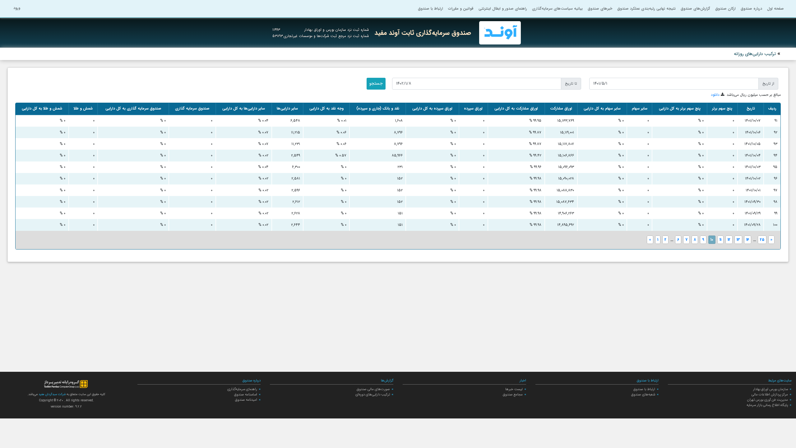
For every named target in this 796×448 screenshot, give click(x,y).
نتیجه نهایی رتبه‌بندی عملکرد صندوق (646, 9)
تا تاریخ (571, 83)
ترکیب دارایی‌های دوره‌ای (372, 394)
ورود (16, 8)
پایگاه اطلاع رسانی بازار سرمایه (767, 405)
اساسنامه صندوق (245, 394)
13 (738, 240)
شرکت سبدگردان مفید (52, 394)
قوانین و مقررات (461, 9)
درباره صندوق (751, 9)
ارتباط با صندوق (430, 9)
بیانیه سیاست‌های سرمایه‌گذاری (557, 9)
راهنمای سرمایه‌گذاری (242, 389)
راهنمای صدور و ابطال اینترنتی (503, 9)
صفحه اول (775, 9)
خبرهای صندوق (600, 9)
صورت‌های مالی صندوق (373, 389)
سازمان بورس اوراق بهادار (770, 389)
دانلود (715, 95)
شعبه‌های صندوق (643, 394)
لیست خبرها (514, 389)
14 (747, 240)
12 (729, 240)
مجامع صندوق (513, 394)
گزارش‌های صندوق (695, 9)
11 (720, 240)
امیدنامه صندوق (246, 400)
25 (762, 240)
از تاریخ (768, 83)
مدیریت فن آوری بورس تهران (767, 400)
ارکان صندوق (725, 9)
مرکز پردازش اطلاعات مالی (770, 394)
